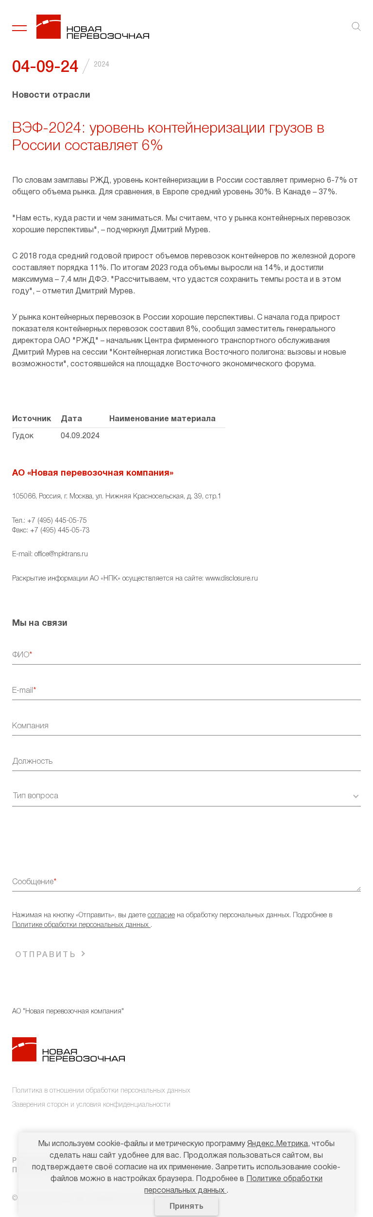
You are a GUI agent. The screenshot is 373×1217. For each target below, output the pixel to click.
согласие (161, 915)
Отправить (45, 955)
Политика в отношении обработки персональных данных (101, 1091)
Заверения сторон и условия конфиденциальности (91, 1105)
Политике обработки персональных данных (81, 925)
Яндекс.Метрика (277, 1144)
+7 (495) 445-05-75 (57, 521)
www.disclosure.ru (231, 579)
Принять (186, 1206)
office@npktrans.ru (61, 554)
